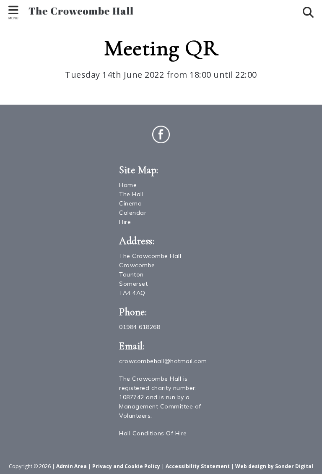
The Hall (131, 194)
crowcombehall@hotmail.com (163, 361)
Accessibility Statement (198, 466)
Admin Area (71, 466)
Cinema (130, 203)
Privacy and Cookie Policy (126, 466)
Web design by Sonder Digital (274, 466)
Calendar (132, 212)
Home (128, 185)
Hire (125, 222)
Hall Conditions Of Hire (153, 433)
